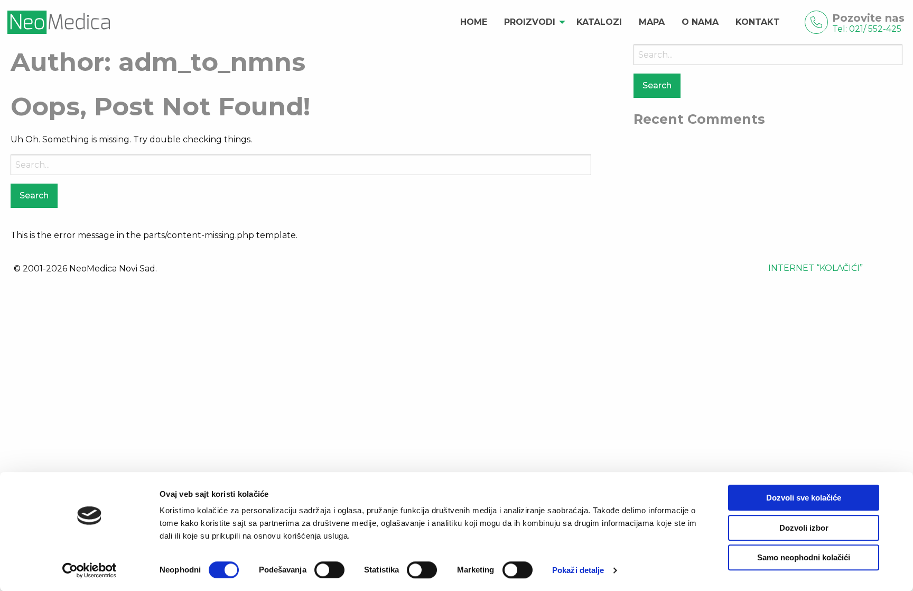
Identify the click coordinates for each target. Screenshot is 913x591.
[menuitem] (474, 22)
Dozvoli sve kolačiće (803, 497)
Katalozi (599, 22)
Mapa (652, 22)
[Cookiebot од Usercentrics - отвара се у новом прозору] (89, 570)
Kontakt (757, 22)
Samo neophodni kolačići (803, 557)
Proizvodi (529, 22)
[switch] (329, 569)
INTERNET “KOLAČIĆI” (815, 268)
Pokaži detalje (578, 570)
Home (473, 22)
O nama (700, 22)
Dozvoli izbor (803, 527)
